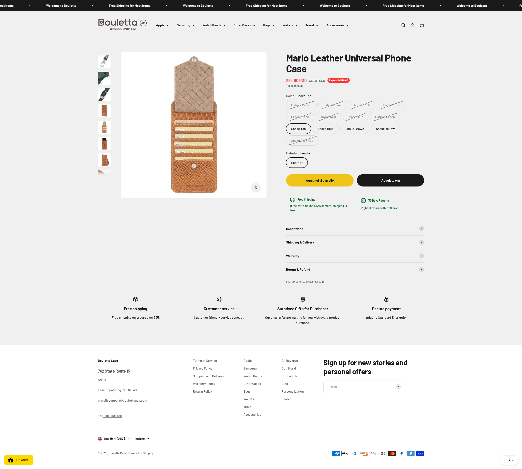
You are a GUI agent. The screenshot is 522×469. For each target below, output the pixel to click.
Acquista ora (390, 180)
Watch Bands (211, 25)
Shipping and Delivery (208, 376)
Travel (309, 25)
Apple (160, 25)
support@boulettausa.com (128, 400)
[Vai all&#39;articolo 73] (104, 111)
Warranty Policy (204, 383)
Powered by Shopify (140, 453)
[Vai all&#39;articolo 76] (104, 160)
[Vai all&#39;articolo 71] (104, 79)
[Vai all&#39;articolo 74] (104, 128)
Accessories (335, 25)
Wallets (288, 25)
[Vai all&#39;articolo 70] (104, 62)
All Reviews (290, 360)
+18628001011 (112, 416)
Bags (266, 25)
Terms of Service (205, 360)
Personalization (293, 391)
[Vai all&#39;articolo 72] (104, 95)
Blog (285, 383)
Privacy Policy (202, 368)
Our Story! (289, 368)
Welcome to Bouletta (42, 5)
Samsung (183, 25)
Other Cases (242, 25)
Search (287, 399)
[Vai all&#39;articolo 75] (104, 144)
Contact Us (289, 376)
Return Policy (202, 391)
